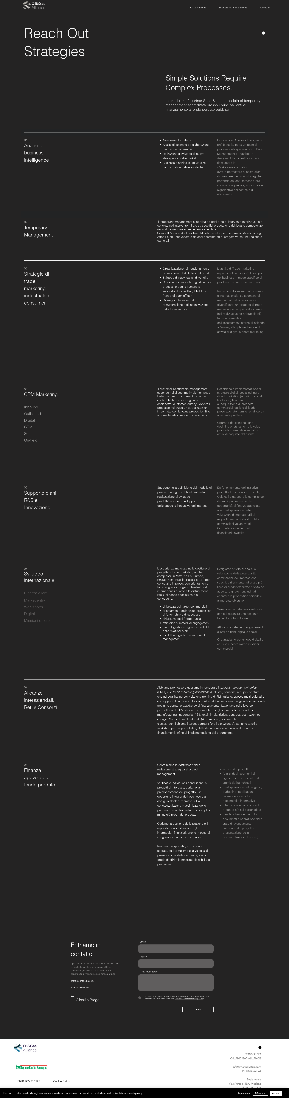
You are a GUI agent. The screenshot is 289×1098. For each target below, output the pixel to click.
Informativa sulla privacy (130, 1093)
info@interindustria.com (82, 980)
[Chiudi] (285, 1093)
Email (143, 942)
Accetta (275, 1093)
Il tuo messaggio (149, 972)
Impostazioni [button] (244, 1093)
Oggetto (144, 957)
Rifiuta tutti (260, 1093)
